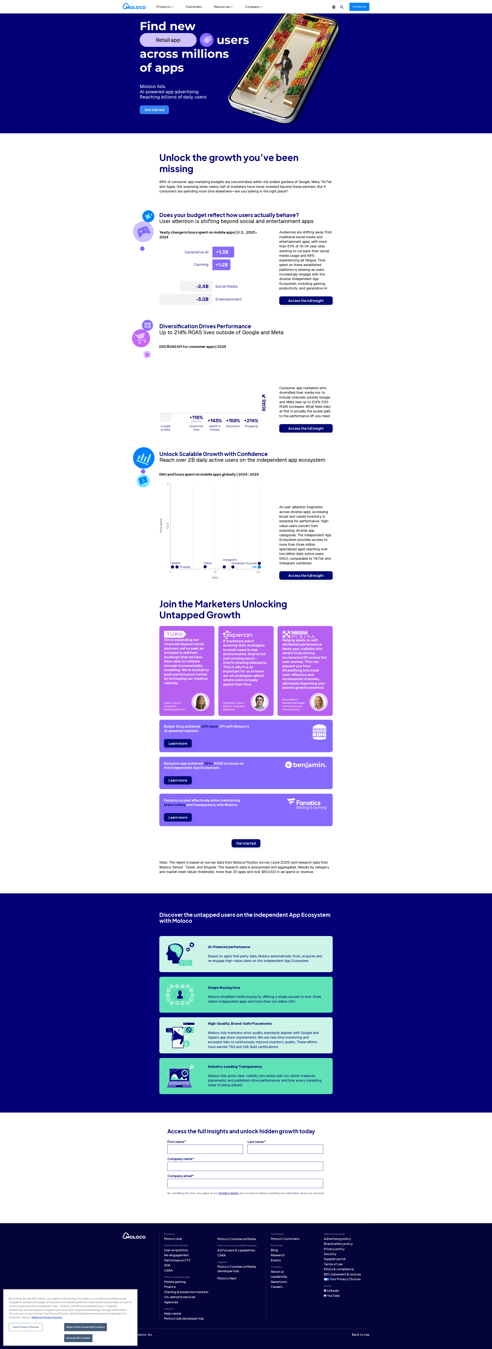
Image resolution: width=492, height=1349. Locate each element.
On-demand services (179, 1297)
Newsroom (279, 1282)
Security (330, 1254)
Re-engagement (176, 1255)
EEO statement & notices (342, 1274)
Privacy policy (334, 1249)
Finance (170, 1287)
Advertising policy (337, 1239)
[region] (70, 1317)
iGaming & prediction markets (186, 1292)
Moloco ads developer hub (184, 1318)
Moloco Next (226, 1278)
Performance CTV (177, 1260)
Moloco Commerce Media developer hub (236, 1268)
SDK (167, 1265)
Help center (172, 1313)
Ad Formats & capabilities (236, 1250)
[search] (342, 7)
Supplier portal (335, 1259)
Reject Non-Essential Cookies (85, 1326)
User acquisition (176, 1250)
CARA (168, 1270)
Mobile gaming (175, 1282)
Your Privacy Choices (345, 1279)
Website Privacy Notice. (47, 1317)
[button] (165, 6)
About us (277, 1271)
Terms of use (333, 1264)
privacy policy (229, 1193)
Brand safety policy (338, 1244)
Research (278, 1255)
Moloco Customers (285, 1239)
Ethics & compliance (339, 1269)
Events (276, 1260)
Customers (193, 7)
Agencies (171, 1302)
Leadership (279, 1276)
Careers (277, 1287)
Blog (274, 1250)
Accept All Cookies (78, 1337)
